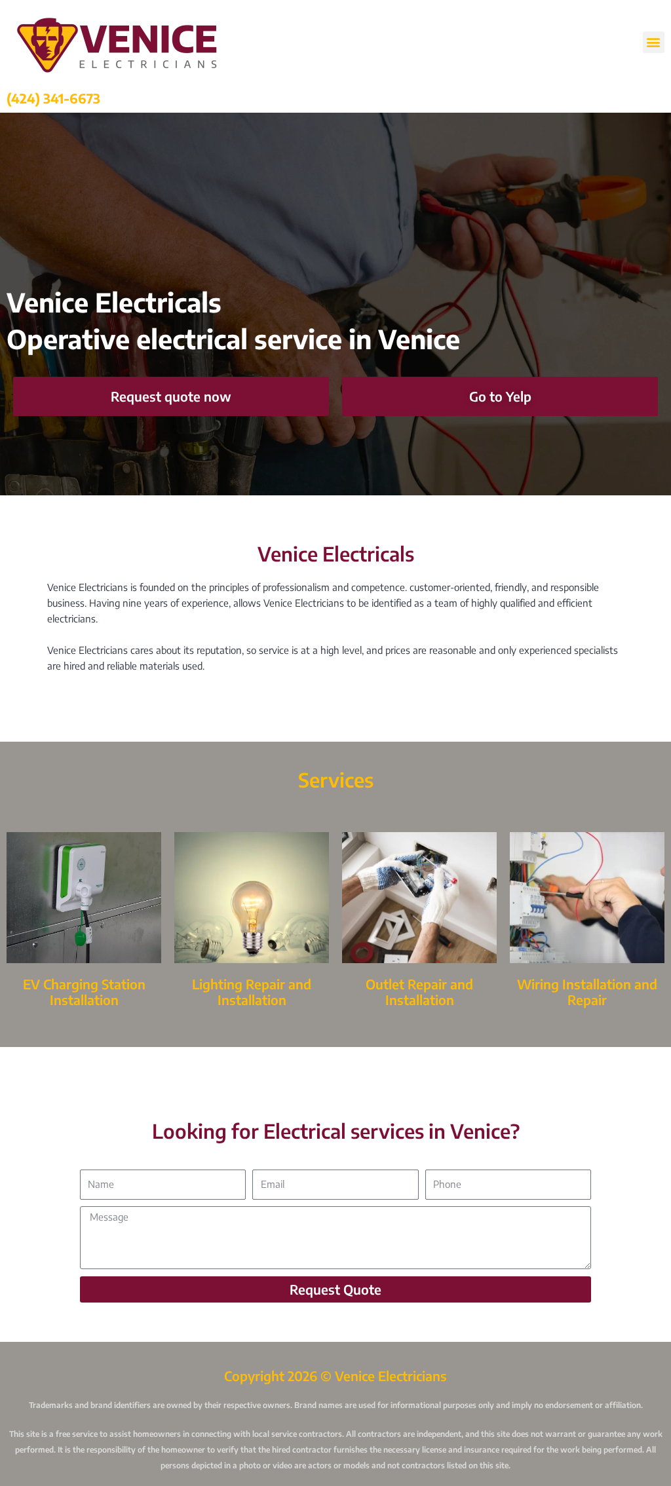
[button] (653, 42)
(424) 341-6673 (53, 98)
